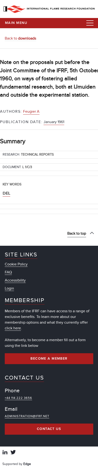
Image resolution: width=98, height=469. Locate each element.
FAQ (8, 272)
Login (9, 288)
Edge (27, 464)
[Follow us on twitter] (13, 453)
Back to (20, 38)
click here (13, 328)
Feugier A (31, 111)
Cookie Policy (16, 264)
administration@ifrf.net (27, 416)
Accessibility (15, 280)
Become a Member (49, 358)
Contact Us (49, 429)
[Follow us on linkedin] (5, 453)
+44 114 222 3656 (18, 398)
